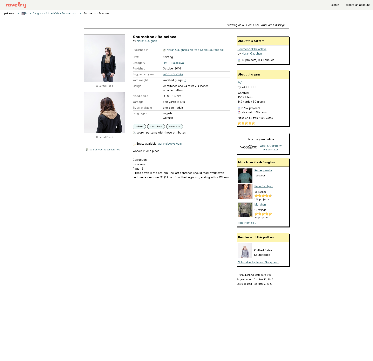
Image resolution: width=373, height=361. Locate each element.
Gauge (137, 86)
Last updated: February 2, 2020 (256, 283)
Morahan (260, 204)
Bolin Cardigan (263, 186)
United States (271, 149)
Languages (140, 113)
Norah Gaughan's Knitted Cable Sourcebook (50, 13)
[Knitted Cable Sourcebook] (245, 257)
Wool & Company (271, 145)
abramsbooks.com (170, 143)
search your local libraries (105, 149)
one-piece (156, 126)
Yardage (138, 101)
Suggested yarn (143, 74)
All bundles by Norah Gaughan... (258, 262)
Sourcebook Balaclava (252, 49)
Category (139, 62)
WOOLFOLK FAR (173, 74)
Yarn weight (140, 80)
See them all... (247, 222)
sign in (335, 4)
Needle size (140, 96)
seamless (174, 126)
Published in (140, 49)
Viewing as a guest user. (256, 25)
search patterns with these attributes (161, 132)
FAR (240, 82)
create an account (358, 4)
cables (139, 126)
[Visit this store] (248, 147)
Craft (136, 57)
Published (139, 68)
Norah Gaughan (147, 41)
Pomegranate (263, 170)
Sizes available (142, 107)
